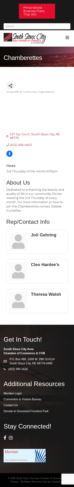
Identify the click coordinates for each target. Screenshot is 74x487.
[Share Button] (10, 85)
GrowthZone (57, 481)
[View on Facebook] (9, 156)
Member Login (13, 393)
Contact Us (11, 405)
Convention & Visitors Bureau (22, 399)
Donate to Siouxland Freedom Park (26, 411)
